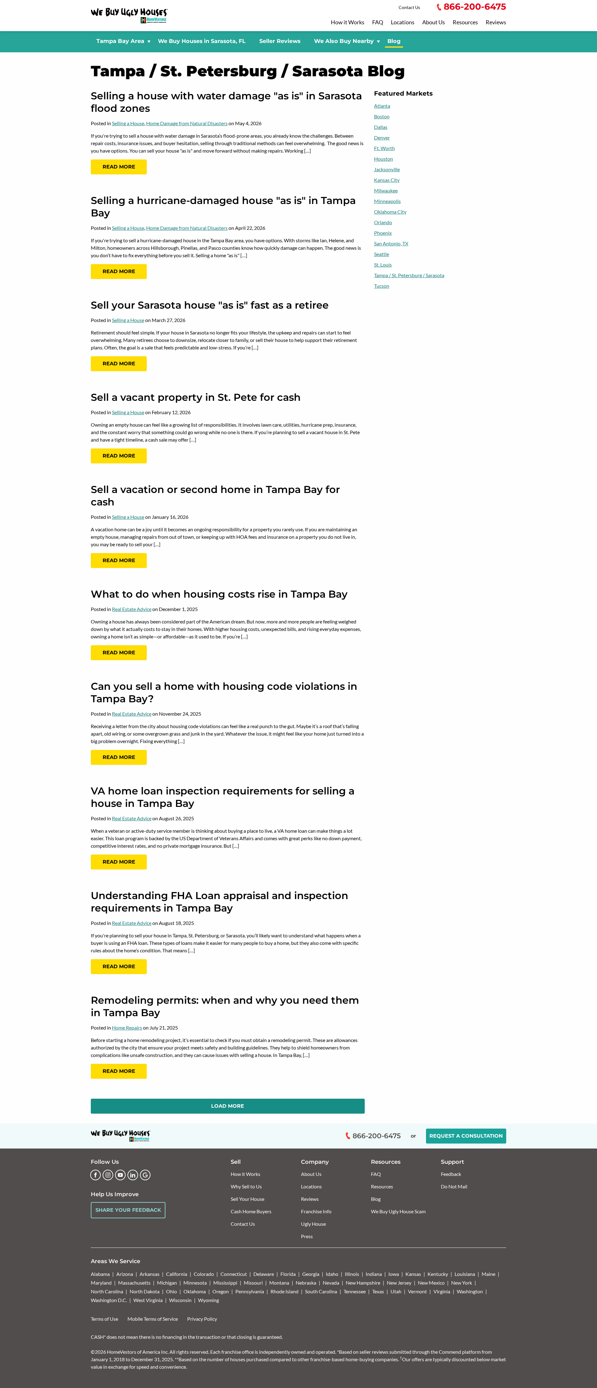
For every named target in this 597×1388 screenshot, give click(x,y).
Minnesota (195, 1283)
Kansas (413, 1274)
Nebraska (306, 1283)
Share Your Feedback (128, 1210)
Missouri (253, 1283)
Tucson (381, 286)
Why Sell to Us (246, 1186)
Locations (402, 22)
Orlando (383, 222)
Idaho (332, 1274)
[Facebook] (95, 1175)
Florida (288, 1274)
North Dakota (145, 1291)
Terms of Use (104, 1319)
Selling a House (128, 123)
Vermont (417, 1291)
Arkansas (150, 1274)
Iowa (393, 1274)
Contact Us (409, 7)
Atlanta (382, 106)
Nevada (331, 1283)
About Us (433, 22)
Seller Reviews (279, 41)
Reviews (496, 22)
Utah (396, 1291)
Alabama (100, 1274)
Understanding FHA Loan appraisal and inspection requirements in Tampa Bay (219, 901)
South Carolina (321, 1291)
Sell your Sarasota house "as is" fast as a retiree (210, 305)
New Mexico (431, 1283)
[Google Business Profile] (145, 1175)
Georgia (310, 1274)
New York (461, 1283)
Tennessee (355, 1291)
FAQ (377, 22)
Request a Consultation (466, 1136)
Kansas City (387, 180)
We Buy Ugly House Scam (398, 1211)
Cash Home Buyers (251, 1211)
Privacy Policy (202, 1319)
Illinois (352, 1274)
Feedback (451, 1174)
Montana (279, 1283)
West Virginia (148, 1300)
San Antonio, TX (391, 243)
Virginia (441, 1291)
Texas (378, 1291)
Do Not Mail (454, 1186)
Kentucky (438, 1274)
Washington (470, 1291)
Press (307, 1236)
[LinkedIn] (132, 1175)
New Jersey (399, 1283)
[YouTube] (120, 1175)
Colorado (204, 1274)
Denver (382, 137)
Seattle (381, 254)
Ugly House (313, 1224)
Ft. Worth (384, 148)
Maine (488, 1274)
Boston (382, 116)
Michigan (167, 1283)
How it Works (347, 22)
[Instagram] (108, 1175)
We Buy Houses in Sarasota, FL (202, 41)
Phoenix (383, 233)
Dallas (380, 127)
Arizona (124, 1274)
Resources (465, 22)
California (176, 1274)
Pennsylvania (249, 1291)
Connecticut (233, 1274)
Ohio (171, 1291)
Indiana (374, 1274)
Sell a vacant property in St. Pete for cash (196, 397)
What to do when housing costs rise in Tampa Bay (219, 594)
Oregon (220, 1291)
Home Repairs (127, 1027)
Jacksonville (387, 169)
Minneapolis (387, 201)
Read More (119, 167)
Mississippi (225, 1283)
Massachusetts (134, 1283)
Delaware (263, 1274)
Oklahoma (194, 1291)
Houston (383, 159)
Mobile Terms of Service (152, 1319)
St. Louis (383, 265)
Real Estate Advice (131, 609)
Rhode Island (284, 1291)
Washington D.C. (109, 1300)
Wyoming (208, 1300)
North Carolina (107, 1291)
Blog (393, 41)
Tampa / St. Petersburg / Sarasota (409, 275)
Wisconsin (180, 1300)
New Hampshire (363, 1283)
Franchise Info (316, 1211)
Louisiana (465, 1274)
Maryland (101, 1283)
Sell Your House (247, 1199)
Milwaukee (386, 190)
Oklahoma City (390, 212)
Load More (227, 1106)
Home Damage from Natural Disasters (187, 123)
